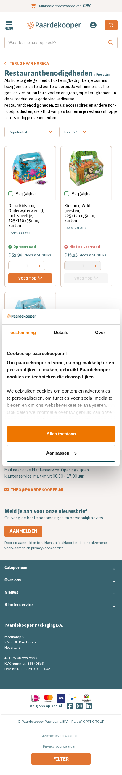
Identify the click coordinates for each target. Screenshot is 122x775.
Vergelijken (26, 193)
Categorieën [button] (15, 567)
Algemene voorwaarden (59, 735)
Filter (61, 759)
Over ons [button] (12, 580)
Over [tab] (100, 332)
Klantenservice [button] (18, 604)
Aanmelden (23, 531)
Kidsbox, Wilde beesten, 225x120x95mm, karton (79, 213)
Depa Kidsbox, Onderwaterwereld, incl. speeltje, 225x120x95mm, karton (26, 215)
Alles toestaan (61, 433)
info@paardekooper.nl (37, 489)
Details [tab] (61, 332)
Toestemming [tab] (22, 332)
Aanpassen (57, 452)
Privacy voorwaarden (59, 746)
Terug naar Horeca (29, 63)
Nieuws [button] (11, 592)
